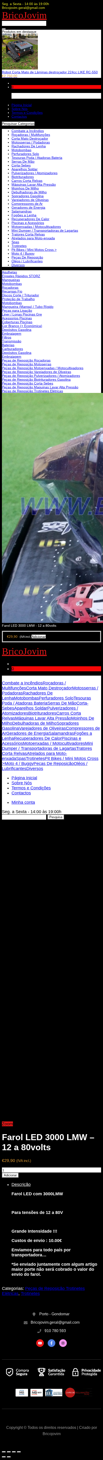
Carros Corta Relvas (26, 181)
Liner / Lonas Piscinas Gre (22, 314)
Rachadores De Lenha (28, 146)
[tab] (56, 1229)
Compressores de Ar (27, 204)
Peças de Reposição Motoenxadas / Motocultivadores (42, 368)
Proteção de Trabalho (18, 299)
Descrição (21, 1184)
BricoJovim (24, 15)
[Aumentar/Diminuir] (19, 1452)
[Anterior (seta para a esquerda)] (4, 1457)
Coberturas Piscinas (17, 322)
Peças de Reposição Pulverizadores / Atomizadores (41, 376)
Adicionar (10, 1175)
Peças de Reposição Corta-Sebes (27, 383)
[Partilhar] (9, 1452)
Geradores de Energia (28, 207)
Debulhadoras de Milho (29, 192)
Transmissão (11, 341)
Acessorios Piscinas (17, 318)
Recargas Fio (12, 291)
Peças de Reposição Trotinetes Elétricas (32, 391)
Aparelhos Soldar (24, 169)
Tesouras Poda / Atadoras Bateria (36, 158)
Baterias (8, 345)
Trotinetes (19, 246)
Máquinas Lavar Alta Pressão (33, 184)
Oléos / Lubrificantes (27, 261)
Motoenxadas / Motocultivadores (36, 227)
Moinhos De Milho (25, 188)
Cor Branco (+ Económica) (22, 326)
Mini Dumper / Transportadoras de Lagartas (44, 230)
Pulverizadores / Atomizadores (34, 173)
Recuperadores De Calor (30, 219)
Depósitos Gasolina (16, 330)
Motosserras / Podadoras (30, 142)
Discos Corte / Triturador (20, 295)
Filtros (6, 337)
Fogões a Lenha (23, 215)
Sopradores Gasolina (27, 196)
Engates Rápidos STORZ (21, 276)
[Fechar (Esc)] (4, 1452)
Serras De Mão (22, 161)
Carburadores (12, 349)
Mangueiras (11, 280)
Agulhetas (9, 272)
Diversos (18, 265)
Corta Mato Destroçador (29, 138)
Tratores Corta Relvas (28, 234)
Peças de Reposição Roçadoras (26, 360)
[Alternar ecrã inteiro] (14, 1452)
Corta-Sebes (21, 165)
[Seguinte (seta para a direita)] (9, 1457)
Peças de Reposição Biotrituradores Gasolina (36, 379)
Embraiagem (11, 333)
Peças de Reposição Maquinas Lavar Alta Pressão (40, 387)
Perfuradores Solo (25, 154)
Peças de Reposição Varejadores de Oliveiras (36, 372)
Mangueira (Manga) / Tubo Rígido (27, 307)
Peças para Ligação (17, 310)
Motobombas (12, 284)
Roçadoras (10, 287)
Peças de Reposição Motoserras (26, 364)
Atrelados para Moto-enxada (33, 238)
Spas (15, 242)
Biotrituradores (22, 177)
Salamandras (21, 211)
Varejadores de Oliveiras (30, 200)
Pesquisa (55, 817)
